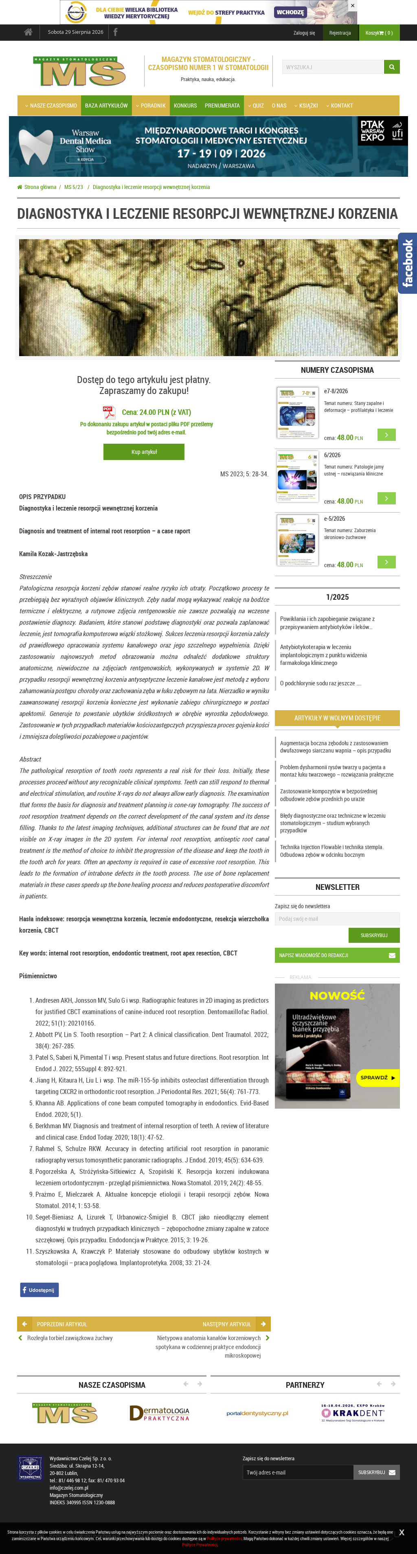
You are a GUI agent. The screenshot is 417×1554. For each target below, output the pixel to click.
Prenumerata (222, 105)
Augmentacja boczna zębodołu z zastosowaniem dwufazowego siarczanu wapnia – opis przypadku (335, 746)
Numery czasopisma (337, 369)
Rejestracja (340, 32)
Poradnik (153, 105)
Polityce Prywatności (199, 1544)
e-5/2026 (334, 518)
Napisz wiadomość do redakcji (313, 955)
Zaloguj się (304, 32)
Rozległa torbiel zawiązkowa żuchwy (70, 1338)
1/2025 (337, 596)
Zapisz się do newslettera (302, 906)
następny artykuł (227, 1324)
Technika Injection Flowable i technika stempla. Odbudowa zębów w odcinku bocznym (332, 850)
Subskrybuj (374, 935)
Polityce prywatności (224, 1538)
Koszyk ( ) (379, 32)
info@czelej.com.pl (69, 1487)
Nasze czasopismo (53, 105)
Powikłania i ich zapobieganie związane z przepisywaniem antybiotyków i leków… (327, 622)
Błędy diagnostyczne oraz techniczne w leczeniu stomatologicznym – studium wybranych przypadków (333, 823)
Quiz (258, 105)
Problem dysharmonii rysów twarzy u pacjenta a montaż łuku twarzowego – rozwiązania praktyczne (336, 770)
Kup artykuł (144, 452)
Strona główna (40, 187)
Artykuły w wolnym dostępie (337, 717)
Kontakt (342, 105)
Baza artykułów (106, 105)
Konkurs (185, 105)
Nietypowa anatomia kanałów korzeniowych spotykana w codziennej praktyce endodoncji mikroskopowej (208, 1346)
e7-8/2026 (336, 391)
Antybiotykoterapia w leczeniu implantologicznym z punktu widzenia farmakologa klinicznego (323, 655)
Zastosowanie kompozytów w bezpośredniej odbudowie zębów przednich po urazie (328, 794)
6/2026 (332, 455)
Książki (308, 105)
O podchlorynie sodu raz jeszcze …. (321, 683)
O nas (279, 105)
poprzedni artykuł (62, 1324)
